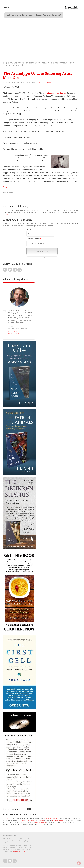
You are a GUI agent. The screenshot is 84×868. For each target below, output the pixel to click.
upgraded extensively (29, 821)
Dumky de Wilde (40, 823)
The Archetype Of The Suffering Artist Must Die (37, 75)
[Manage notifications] (79, 863)
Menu (8, 7)
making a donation (19, 851)
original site (9, 818)
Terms (41, 257)
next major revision (58, 821)
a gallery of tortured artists (55, 93)
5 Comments (8, 193)
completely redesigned (51, 818)
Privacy (45, 257)
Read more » (8, 187)
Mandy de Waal (44, 83)
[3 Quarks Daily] (71, 8)
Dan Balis (41, 821)
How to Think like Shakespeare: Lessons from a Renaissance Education (20, 331)
